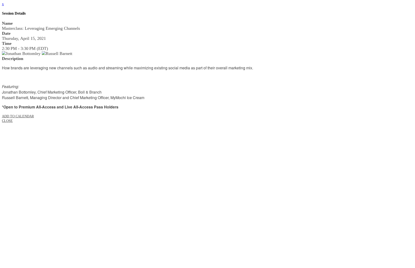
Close (7, 121)
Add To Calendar (18, 116)
